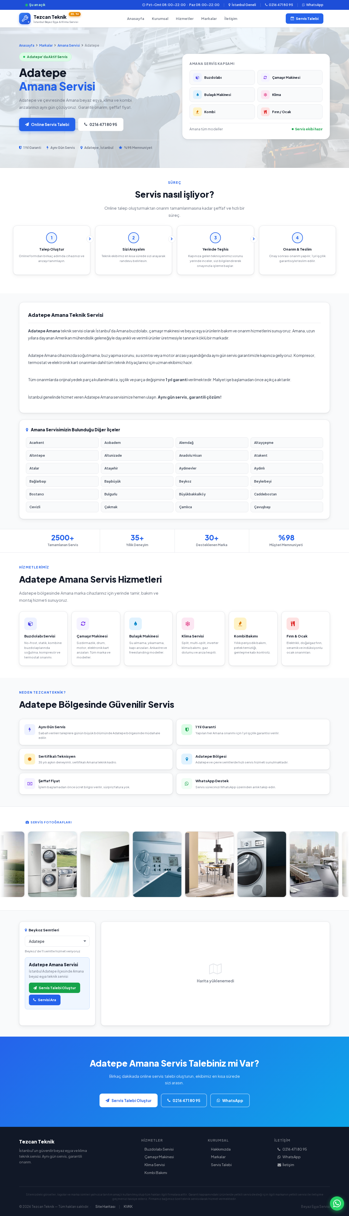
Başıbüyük (112, 481)
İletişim (230, 18)
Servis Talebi (307, 18)
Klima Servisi (155, 1165)
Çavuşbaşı (262, 507)
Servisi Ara (47, 1000)
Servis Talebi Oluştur (57, 988)
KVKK (128, 1206)
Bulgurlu (110, 494)
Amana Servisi (69, 45)
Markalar (209, 18)
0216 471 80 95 (281, 5)
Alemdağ (186, 443)
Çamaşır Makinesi (159, 1157)
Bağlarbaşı (37, 481)
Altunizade (113, 455)
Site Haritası (105, 1206)
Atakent (260, 455)
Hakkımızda (221, 1149)
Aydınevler (187, 468)
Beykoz (185, 481)
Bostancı (36, 494)
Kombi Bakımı (156, 1172)
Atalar (34, 468)
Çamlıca (185, 507)
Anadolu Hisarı (190, 455)
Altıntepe (37, 455)
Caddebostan (265, 494)
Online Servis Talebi (50, 124)
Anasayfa (135, 18)
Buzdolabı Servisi (159, 1149)
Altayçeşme (263, 443)
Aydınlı (259, 468)
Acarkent (36, 443)
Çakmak (111, 507)
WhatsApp (314, 5)
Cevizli (34, 507)
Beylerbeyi (263, 481)
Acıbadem (112, 443)
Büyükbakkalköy (192, 494)
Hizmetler (185, 18)
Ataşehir (111, 468)
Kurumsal (160, 18)
